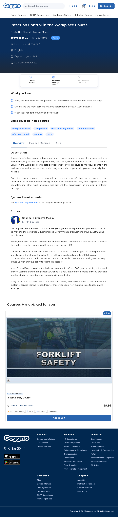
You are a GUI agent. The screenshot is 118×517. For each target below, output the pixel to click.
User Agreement (44, 487)
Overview (18, 143)
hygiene (38, 134)
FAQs (58, 143)
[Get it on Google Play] (18, 462)
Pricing (73, 5)
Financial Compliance (73, 461)
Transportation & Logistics (102, 457)
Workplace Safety (62, 15)
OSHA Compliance (39, 15)
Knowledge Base (44, 499)
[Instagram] (23, 448)
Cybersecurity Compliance (75, 450)
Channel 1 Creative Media (35, 32)
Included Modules (39, 143)
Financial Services (99, 461)
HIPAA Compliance (72, 446)
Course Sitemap (44, 484)
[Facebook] (9, 448)
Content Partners (84, 487)
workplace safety (21, 128)
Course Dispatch (44, 446)
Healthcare (95, 442)
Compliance (41, 128)
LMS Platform (42, 442)
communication (86, 128)
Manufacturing (97, 446)
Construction (96, 439)
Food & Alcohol (70, 465)
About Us (81, 480)
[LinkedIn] (14, 448)
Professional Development (75, 469)
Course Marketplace (46, 439)
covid (50, 134)
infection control (20, 134)
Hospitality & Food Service (102, 450)
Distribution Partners (86, 484)
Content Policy (43, 491)
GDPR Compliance (45, 495)
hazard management (62, 128)
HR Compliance (70, 439)
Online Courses (18, 15)
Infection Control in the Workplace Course (96, 15)
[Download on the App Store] (18, 456)
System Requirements (26, 202)
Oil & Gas (95, 465)
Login (92, 6)
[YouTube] (19, 448)
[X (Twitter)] (5, 448)
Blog (39, 480)
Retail (93, 454)
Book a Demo (106, 6)
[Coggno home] (12, 6)
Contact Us (82, 491)
